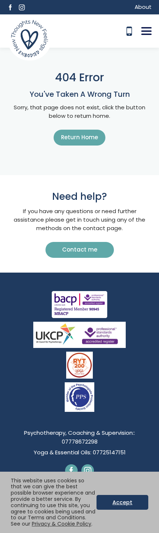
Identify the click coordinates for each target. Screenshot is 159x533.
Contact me (79, 249)
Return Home (79, 137)
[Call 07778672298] (129, 31)
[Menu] (146, 31)
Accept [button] (122, 502)
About (143, 7)
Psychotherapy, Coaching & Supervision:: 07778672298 (79, 437)
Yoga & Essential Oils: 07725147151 (80, 452)
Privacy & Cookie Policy (61, 523)
